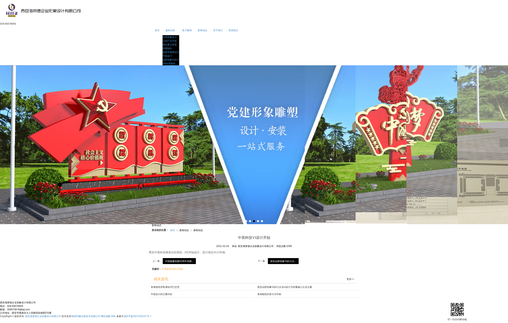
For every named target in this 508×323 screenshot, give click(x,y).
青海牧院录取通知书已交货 (165, 286)
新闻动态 (202, 30)
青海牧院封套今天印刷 (269, 294)
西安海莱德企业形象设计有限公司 (43, 316)
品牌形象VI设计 (171, 59)
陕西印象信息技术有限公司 (86, 316)
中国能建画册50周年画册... (179, 261)
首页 (157, 30)
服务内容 (170, 30)
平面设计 (167, 55)
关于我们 (218, 30)
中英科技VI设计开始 (172, 268)
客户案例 (187, 30)
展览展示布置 (170, 44)
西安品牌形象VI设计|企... (283, 261)
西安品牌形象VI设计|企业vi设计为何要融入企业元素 (284, 286)
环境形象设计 (170, 37)
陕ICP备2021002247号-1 (137, 316)
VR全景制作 (169, 63)
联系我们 (233, 30)
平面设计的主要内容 (161, 294)
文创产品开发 (170, 40)
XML (113, 316)
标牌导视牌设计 (171, 52)
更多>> (350, 279)
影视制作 (167, 48)
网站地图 (105, 316)
